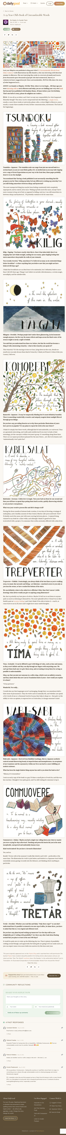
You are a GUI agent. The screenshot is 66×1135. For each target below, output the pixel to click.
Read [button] (25, 3)
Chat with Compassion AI (40, 1115)
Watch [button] (34, 3)
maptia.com (18, 24)
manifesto (26, 958)
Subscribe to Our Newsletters (39, 1104)
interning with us (12, 88)
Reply (9, 1034)
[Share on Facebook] (5, 35)
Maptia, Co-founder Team (19, 20)
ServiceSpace (40, 1131)
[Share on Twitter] (8, 35)
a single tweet (53, 100)
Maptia (10, 956)
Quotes (42, 3)
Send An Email (55, 1112)
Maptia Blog (32, 954)
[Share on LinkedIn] (12, 35)
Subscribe (59, 3)
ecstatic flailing (19, 601)
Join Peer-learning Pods (39, 1109)
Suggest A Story (56, 1103)
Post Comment (53, 1013)
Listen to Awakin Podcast (39, 1120)
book (61, 88)
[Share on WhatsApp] (16, 35)
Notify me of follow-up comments (18, 1013)
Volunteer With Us (56, 1109)
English (17, 29)
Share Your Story (56, 1106)
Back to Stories (9, 11)
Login (49, 4)
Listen (7, 29)
